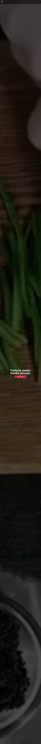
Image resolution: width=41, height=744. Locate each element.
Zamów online (20, 376)
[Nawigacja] (39, 1)
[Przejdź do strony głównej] (2, 2)
